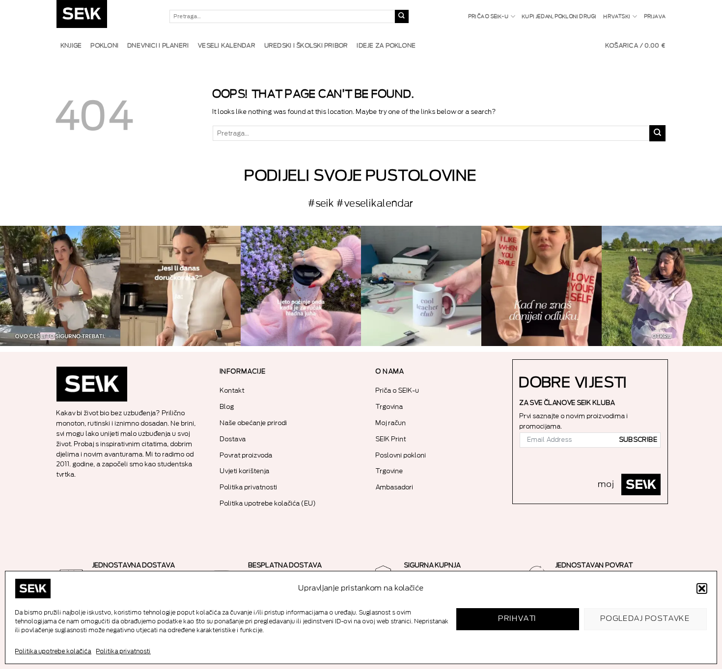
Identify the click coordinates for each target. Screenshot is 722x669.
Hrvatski (617, 16)
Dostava (233, 439)
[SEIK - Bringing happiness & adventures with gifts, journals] (105, 16)
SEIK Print (391, 439)
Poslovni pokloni (401, 455)
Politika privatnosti (123, 651)
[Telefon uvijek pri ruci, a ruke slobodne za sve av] (662, 286)
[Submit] (402, 17)
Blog (227, 406)
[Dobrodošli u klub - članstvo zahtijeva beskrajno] (421, 286)
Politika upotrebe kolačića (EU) (268, 503)
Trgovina (389, 406)
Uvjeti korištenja (245, 471)
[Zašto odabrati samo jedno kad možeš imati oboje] (541, 286)
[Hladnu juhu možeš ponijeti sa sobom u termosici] (301, 286)
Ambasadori (395, 487)
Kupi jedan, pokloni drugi (559, 16)
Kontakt (232, 390)
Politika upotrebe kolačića (53, 651)
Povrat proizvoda (246, 455)
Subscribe (638, 440)
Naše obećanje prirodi (253, 423)
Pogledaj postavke (646, 618)
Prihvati (518, 618)
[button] (702, 588)
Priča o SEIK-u (489, 16)
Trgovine (389, 471)
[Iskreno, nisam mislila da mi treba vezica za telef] (60, 286)
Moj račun (391, 423)
